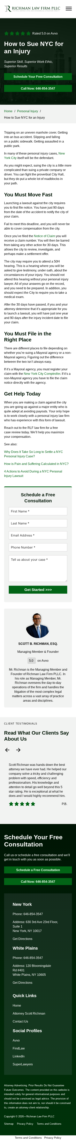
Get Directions (22, 938)
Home (8, 111)
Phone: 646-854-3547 (28, 914)
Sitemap (8, 1123)
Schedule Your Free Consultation (38, 76)
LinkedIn (19, 1056)
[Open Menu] (69, 9)
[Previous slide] (7, 750)
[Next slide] (18, 750)
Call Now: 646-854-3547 (38, 88)
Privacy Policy (25, 1123)
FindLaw (19, 1048)
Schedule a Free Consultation (38, 870)
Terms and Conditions (49, 1123)
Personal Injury (27, 111)
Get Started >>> (38, 589)
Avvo (16, 1040)
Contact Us (20, 1021)
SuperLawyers (23, 1064)
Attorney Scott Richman (29, 1013)
